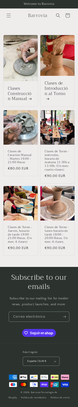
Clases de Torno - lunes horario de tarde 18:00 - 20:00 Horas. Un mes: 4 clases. (57, 235)
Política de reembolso (33, 397)
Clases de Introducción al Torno (56, 89)
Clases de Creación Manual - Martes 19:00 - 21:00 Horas (20, 157)
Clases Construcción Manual (19, 94)
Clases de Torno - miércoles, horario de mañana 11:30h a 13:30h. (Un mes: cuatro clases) (57, 161)
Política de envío (60, 397)
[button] (8, 15)
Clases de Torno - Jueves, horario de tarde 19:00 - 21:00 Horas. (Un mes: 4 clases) (20, 235)
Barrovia (36, 392)
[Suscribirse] (64, 317)
